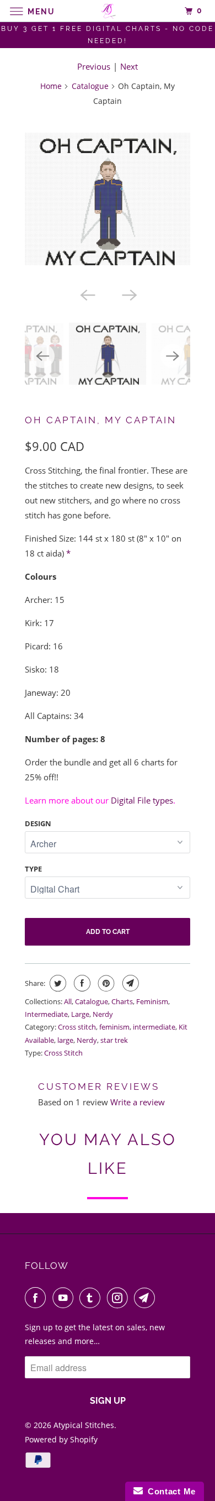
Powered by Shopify (61, 1439)
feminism (114, 1027)
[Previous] (86, 294)
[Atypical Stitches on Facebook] (37, 1297)
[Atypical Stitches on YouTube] (65, 1297)
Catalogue (90, 86)
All (68, 1001)
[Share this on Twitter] (56, 983)
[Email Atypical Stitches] (146, 1297)
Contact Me (169, 1491)
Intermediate (46, 1014)
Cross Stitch (63, 1053)
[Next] (128, 294)
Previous (93, 66)
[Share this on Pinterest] (105, 983)
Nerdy (103, 1014)
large (65, 1040)
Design (38, 823)
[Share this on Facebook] (80, 983)
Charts (122, 1001)
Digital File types (142, 800)
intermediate (154, 1027)
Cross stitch (77, 1027)
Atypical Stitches (83, 1425)
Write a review (137, 1102)
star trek (114, 1040)
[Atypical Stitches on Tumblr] (92, 1297)
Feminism (152, 1001)
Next (129, 66)
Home (51, 86)
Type (33, 869)
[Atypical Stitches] (108, 11)
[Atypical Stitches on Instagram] (119, 1297)
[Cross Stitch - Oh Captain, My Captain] (107, 199)
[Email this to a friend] (129, 983)
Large (80, 1014)
